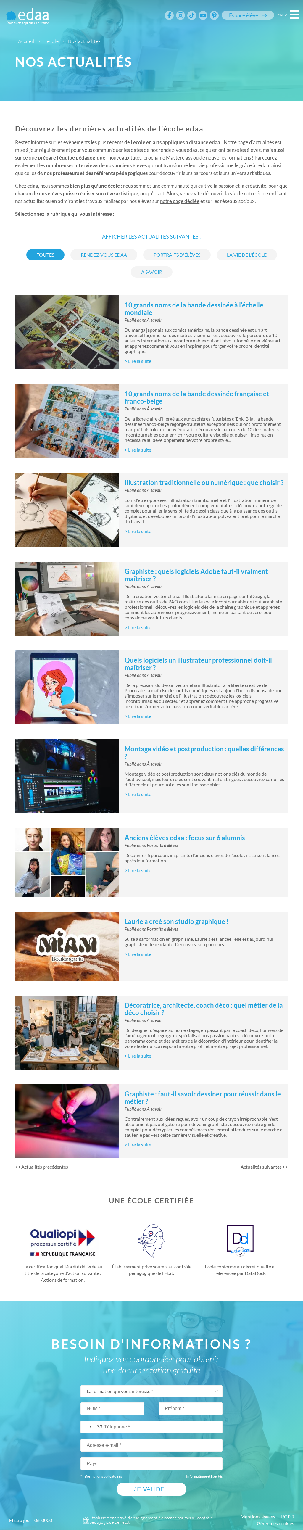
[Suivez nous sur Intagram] (180, 15)
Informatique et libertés (204, 1476)
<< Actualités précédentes (41, 1167)
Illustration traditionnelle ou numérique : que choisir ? (204, 482)
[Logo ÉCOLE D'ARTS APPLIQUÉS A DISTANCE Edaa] (27, 12)
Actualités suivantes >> (264, 1167)
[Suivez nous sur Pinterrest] (214, 15)
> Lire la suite (138, 361)
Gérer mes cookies (275, 1523)
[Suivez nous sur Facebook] (169, 15)
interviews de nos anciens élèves (110, 165)
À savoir (154, 320)
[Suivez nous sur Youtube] (203, 15)
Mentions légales (258, 1516)
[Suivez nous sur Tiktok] (191, 15)
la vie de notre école (246, 193)
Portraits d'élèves (162, 845)
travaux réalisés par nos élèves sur (142, 201)
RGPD (287, 1516)
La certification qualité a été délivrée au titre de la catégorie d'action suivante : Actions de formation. (62, 1273)
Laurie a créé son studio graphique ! (177, 921)
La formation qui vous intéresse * (120, 1391)
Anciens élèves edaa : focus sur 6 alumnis (185, 837)
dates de (164, 150)
